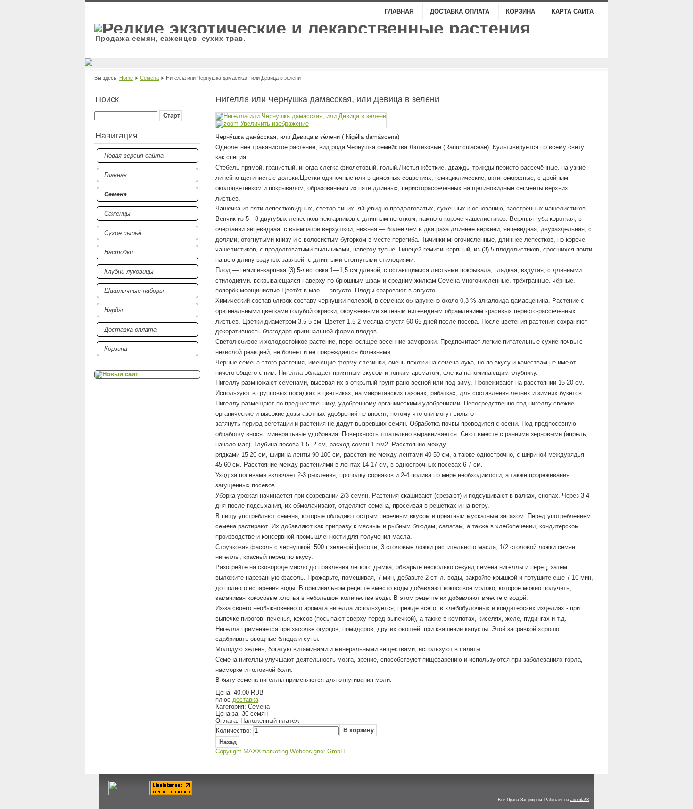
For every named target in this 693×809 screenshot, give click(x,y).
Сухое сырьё (122, 232)
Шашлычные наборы (134, 290)
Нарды (113, 310)
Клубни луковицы (129, 271)
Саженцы (117, 213)
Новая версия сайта (134, 155)
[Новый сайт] (147, 374)
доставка (245, 699)
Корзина (521, 11)
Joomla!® (579, 799)
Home (126, 78)
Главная (400, 11)
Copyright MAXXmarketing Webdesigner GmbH (280, 751)
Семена (149, 78)
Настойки (118, 252)
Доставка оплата (460, 11)
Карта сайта (573, 11)
